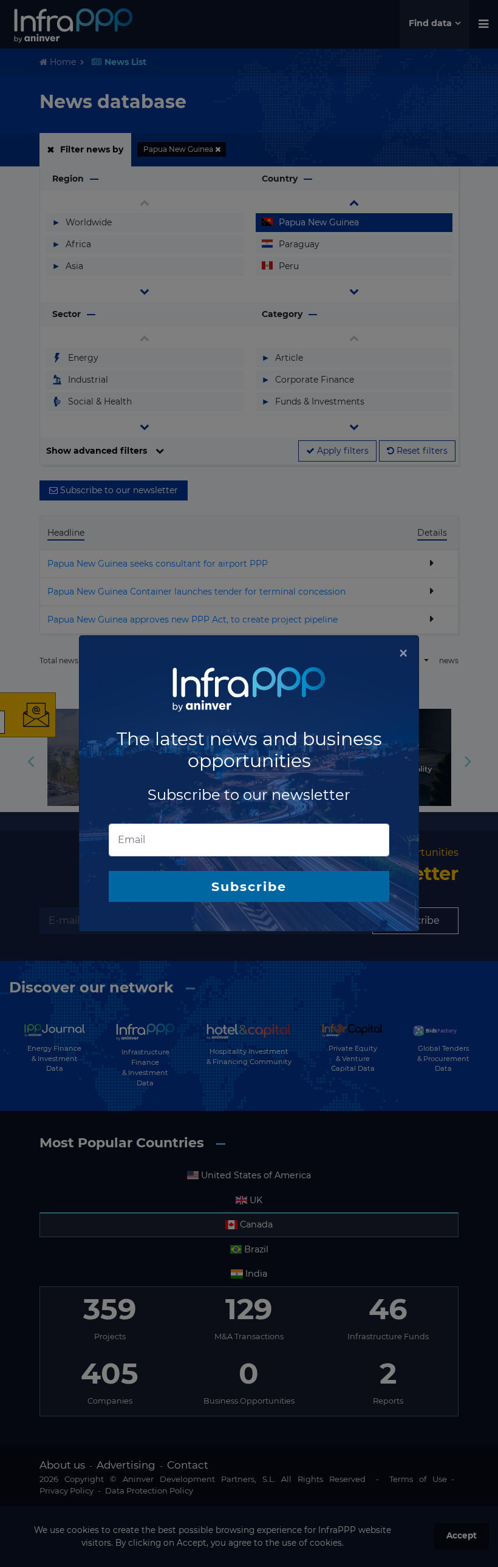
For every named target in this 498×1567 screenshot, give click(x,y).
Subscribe (249, 886)
